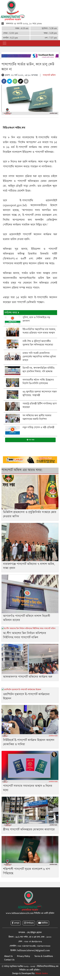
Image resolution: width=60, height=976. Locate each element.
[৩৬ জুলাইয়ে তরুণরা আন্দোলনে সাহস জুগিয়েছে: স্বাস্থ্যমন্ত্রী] (12, 394)
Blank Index (42, 973)
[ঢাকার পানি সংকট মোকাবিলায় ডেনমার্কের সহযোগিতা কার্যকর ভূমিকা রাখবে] (12, 355)
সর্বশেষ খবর (11, 312)
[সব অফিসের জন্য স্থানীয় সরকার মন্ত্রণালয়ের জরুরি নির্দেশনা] (12, 418)
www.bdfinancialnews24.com (19, 913)
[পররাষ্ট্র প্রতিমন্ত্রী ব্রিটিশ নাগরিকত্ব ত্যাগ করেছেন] (12, 406)
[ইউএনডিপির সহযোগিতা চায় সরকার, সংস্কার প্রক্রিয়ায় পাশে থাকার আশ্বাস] (12, 331)
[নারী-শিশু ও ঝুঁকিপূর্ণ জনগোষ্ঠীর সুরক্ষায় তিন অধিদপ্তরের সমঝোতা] (13, 343)
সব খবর (31, 440)
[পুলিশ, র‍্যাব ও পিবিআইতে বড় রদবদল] (12, 320)
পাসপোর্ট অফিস (49, 75)
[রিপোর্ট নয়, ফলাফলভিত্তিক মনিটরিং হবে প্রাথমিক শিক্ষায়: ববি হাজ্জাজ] (12, 370)
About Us (8, 956)
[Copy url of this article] (20, 81)
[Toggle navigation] (4, 43)
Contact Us (9, 960)
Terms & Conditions (43, 956)
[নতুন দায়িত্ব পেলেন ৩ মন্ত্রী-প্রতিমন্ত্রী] (12, 430)
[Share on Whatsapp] (15, 81)
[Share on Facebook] (3, 81)
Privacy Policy (23, 956)
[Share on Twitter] (9, 81)
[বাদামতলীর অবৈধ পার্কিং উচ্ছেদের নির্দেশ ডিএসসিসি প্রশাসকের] (12, 382)
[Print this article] (26, 81)
